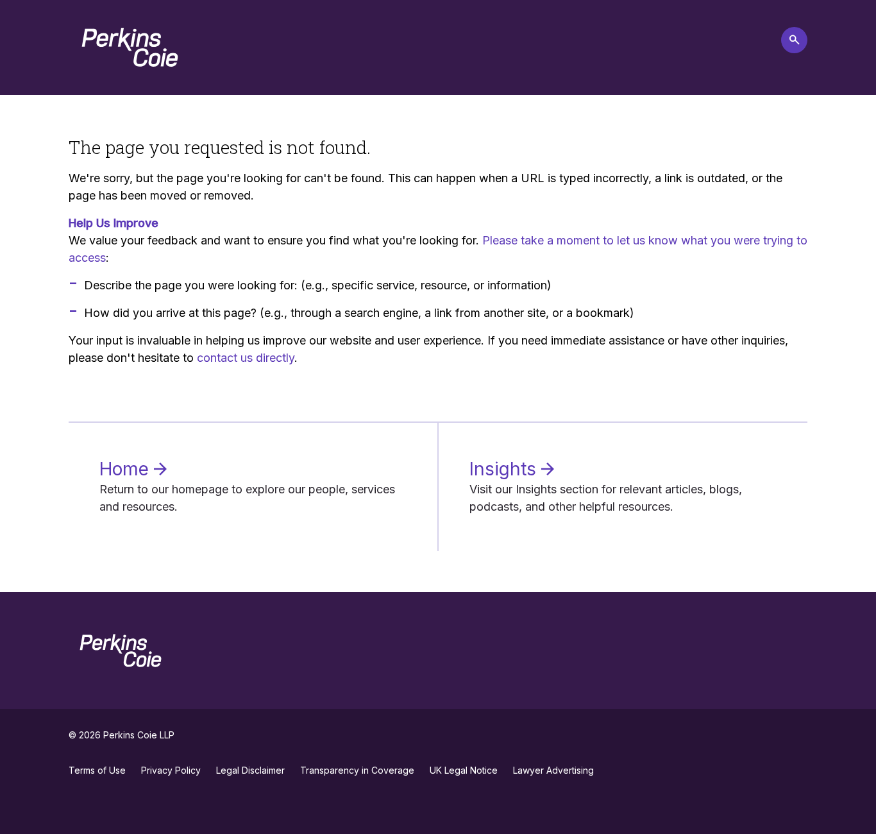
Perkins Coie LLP (138, 734)
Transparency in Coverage (357, 770)
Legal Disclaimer (250, 770)
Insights (505, 469)
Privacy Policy (171, 770)
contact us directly (245, 357)
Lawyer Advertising (553, 770)
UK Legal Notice (464, 770)
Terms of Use (97, 770)
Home (126, 469)
